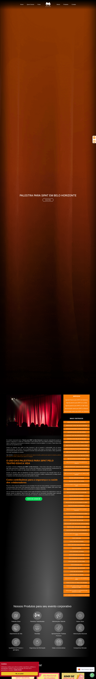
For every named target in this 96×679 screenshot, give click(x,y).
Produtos (65, 4)
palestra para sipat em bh (19, 455)
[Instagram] (94, 137)
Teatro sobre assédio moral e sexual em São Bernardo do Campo (76, 586)
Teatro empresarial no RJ (76, 564)
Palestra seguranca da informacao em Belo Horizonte (76, 510)
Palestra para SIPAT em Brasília (76, 495)
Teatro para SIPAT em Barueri (76, 571)
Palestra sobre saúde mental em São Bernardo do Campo (76, 534)
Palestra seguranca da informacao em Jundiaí (76, 513)
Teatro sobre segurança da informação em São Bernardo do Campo (76, 591)
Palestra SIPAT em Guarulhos (76, 516)
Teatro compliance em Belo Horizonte (76, 544)
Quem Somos (30, 4)
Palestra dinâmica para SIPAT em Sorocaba (76, 489)
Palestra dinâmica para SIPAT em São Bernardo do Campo (76, 485)
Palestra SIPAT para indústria (76, 520)
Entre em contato (33, 499)
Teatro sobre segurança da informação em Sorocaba (76, 595)
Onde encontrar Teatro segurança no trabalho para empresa (76, 474)
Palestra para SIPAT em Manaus (76, 499)
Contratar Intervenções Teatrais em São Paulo (76, 428)
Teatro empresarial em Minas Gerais (76, 561)
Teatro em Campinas (76, 548)
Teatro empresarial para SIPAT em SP (76, 568)
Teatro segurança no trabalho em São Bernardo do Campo (76, 579)
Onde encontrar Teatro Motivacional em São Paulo (76, 470)
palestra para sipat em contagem (25, 456)
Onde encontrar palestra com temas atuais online (76, 448)
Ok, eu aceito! (19, 673)
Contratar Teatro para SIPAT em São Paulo (76, 438)
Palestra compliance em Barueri (76, 477)
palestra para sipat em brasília (33, 455)
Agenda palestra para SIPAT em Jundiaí (76, 402)
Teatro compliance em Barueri (76, 541)
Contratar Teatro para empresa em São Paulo (76, 435)
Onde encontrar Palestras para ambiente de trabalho (76, 463)
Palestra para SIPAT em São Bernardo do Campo (76, 502)
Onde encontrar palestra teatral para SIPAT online (76, 455)
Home (21, 4)
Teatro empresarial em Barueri (76, 551)
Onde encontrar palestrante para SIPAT (76, 458)
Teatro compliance (76, 538)
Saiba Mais (48, 200)
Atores (58, 4)
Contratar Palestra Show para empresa (76, 432)
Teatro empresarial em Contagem (76, 554)
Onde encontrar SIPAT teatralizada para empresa (76, 466)
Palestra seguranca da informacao (76, 505)
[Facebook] (94, 141)
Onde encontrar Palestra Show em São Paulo (76, 452)
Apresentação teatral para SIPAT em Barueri (76, 408)
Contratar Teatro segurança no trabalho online (76, 442)
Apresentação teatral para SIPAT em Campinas (76, 411)
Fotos (39, 4)
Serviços (76, 396)
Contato (74, 4)
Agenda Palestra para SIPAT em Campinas (76, 400)
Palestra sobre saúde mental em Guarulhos (76, 530)
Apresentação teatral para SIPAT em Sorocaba (76, 425)
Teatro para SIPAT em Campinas (76, 574)
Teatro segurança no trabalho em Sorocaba (76, 582)
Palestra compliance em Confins (76, 481)
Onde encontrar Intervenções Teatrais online (76, 445)
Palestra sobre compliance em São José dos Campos (76, 523)
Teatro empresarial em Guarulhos (76, 558)
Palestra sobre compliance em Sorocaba (76, 526)
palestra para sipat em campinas (49, 455)
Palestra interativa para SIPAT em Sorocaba (76, 492)
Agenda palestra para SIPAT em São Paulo (76, 405)
